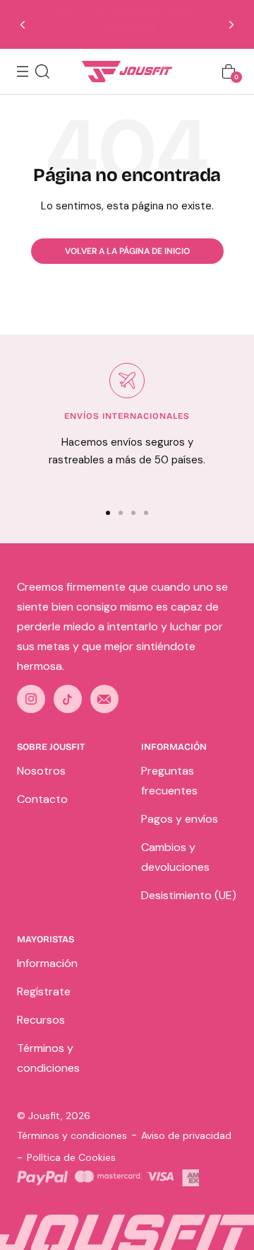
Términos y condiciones (48, 1058)
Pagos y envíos (179, 818)
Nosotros (41, 770)
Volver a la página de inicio (127, 251)
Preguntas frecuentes (169, 780)
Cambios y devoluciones (175, 857)
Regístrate (44, 991)
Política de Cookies (71, 1157)
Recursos (41, 1019)
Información (47, 963)
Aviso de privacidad (186, 1135)
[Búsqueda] (42, 71)
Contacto (42, 799)
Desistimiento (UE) (188, 895)
